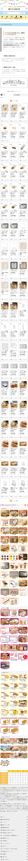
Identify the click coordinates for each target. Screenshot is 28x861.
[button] (1, 8)
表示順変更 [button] (17, 95)
